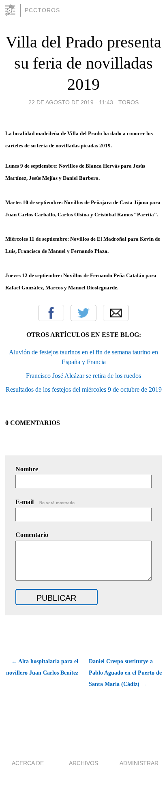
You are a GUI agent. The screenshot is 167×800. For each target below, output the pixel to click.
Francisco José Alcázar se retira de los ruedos (83, 375)
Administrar (139, 763)
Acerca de (28, 763)
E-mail (45, 501)
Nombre (26, 469)
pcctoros (42, 10)
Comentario (31, 534)
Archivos (83, 763)
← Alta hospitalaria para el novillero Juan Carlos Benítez (42, 667)
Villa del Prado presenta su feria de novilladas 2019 (83, 63)
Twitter (83, 313)
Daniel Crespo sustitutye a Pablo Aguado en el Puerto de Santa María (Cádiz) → (125, 672)
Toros (128, 102)
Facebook (51, 313)
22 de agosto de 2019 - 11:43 (70, 102)
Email (116, 313)
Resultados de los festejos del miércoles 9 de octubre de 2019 (84, 389)
